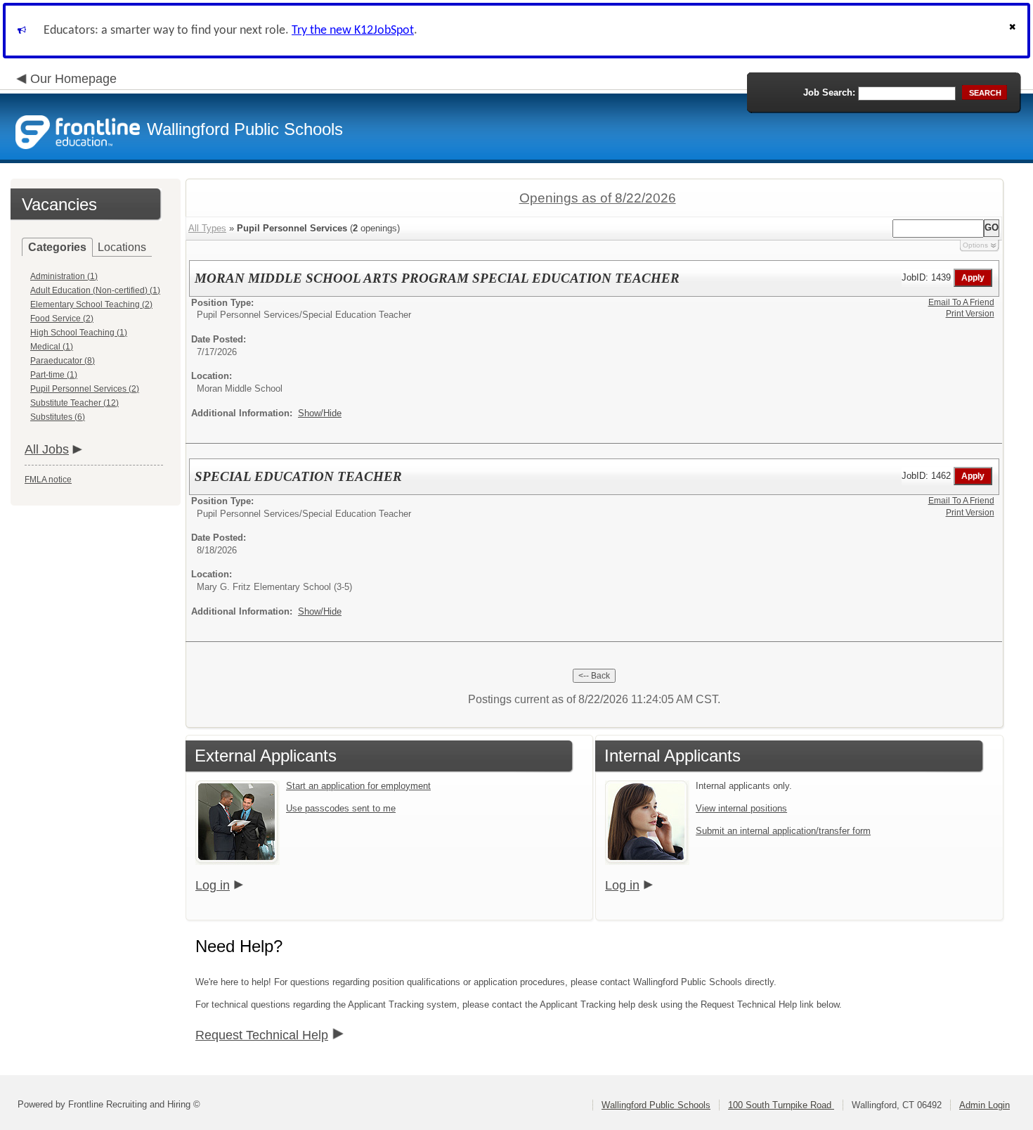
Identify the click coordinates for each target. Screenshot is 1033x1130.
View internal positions (741, 808)
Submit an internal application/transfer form (783, 831)
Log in (212, 885)
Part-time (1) (53, 375)
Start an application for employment (358, 786)
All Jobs (47, 449)
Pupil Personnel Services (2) (84, 389)
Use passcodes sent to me (341, 808)
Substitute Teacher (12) (74, 403)
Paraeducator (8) (62, 361)
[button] (1014, 31)
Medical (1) (51, 347)
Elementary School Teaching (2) (91, 304)
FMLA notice (48, 479)
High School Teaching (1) (78, 333)
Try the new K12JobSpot (353, 30)
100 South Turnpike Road (781, 1105)
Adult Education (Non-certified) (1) (95, 290)
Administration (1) (64, 276)
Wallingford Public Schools (656, 1105)
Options (975, 245)
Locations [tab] (122, 247)
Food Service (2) (61, 318)
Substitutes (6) (57, 417)
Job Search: (829, 92)
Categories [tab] (57, 247)
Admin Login (984, 1105)
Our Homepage (73, 79)
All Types (207, 228)
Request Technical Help (261, 1035)
